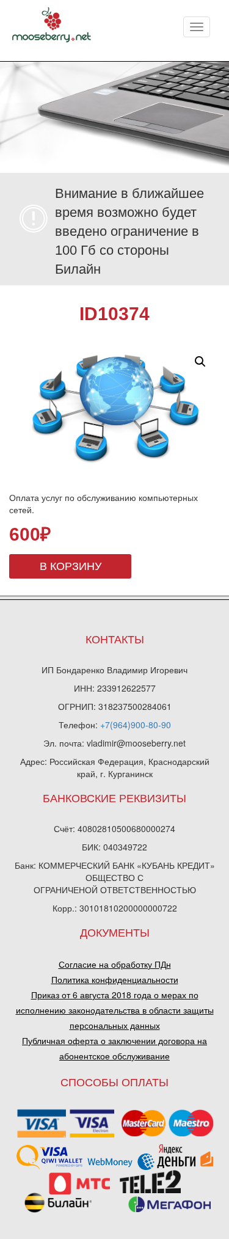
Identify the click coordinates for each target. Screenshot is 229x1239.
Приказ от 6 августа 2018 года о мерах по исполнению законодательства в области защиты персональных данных (115, 1010)
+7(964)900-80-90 (135, 724)
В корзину (70, 566)
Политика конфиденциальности (114, 979)
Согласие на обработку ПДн (115, 964)
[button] (200, 362)
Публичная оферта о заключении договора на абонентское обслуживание (114, 1048)
